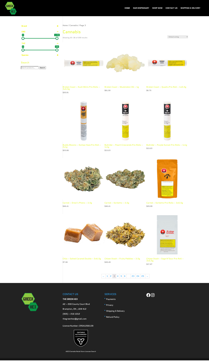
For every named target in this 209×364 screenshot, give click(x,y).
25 (142, 276)
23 (133, 276)
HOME (127, 8)
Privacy (109, 305)
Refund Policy (112, 317)
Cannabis (73, 25)
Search (42, 68)
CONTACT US (171, 8)
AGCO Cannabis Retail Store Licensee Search (81, 351)
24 (138, 276)
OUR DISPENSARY (141, 8)
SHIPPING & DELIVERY (190, 8)
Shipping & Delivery (115, 311)
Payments (111, 299)
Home (65, 25)
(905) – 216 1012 (71, 313)
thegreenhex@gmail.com (74, 318)
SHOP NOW (157, 8)
